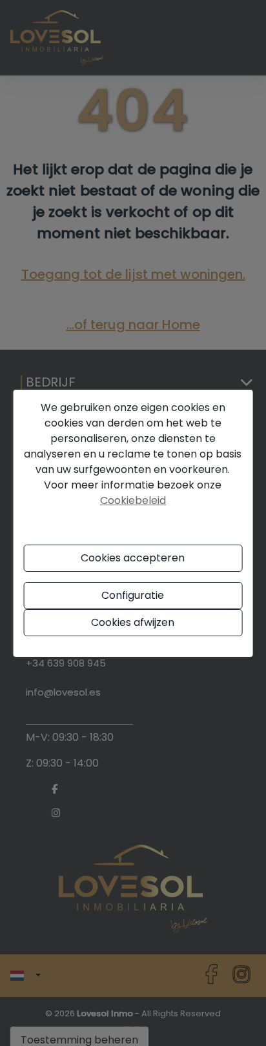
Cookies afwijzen (132, 622)
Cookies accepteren (133, 557)
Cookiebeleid (133, 500)
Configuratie (132, 595)
